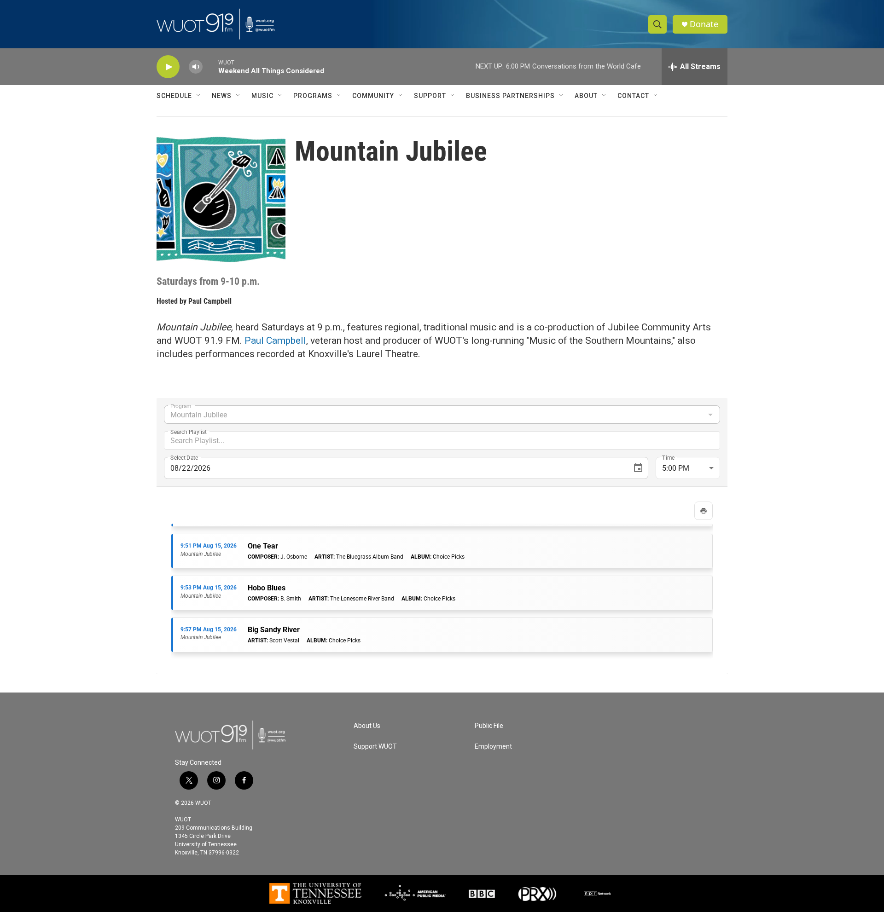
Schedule (174, 95)
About (586, 95)
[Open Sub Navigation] (199, 95)
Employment (493, 746)
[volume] (196, 67)
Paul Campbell (210, 301)
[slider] (210, 66)
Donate (704, 24)
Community (373, 95)
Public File (489, 725)
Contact (633, 95)
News (222, 95)
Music (262, 95)
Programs (312, 95)
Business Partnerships (510, 95)
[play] (168, 67)
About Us (367, 725)
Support (430, 95)
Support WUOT (375, 746)
